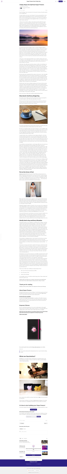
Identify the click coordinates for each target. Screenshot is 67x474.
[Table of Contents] (0, 237)
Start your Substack (31, 470)
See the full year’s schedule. (25, 296)
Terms (35, 468)
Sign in (65, 1)
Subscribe (60, 1)
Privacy (33, 468)
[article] (33, 442)
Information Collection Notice (33, 457)
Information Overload (23, 440)
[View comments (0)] (22, 10)
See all (21, 456)
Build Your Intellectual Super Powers (24, 441)
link (39, 397)
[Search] (56, 1)
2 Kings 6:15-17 (35, 211)
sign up (41, 400)
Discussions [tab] (25, 438)
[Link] (18, 96)
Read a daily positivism (36, 347)
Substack (29, 472)
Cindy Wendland (24, 7)
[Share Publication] (57, 1)
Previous (22, 423)
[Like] (20, 10)
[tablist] (22, 429)
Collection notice (38, 468)
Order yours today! (23, 314)
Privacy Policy (39, 457)
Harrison (29, 7)
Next (45, 423)
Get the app (37, 470)
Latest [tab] (22, 438)
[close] (41, 445)
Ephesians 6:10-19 (22, 174)
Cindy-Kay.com (35, 400)
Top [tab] (20, 438)
